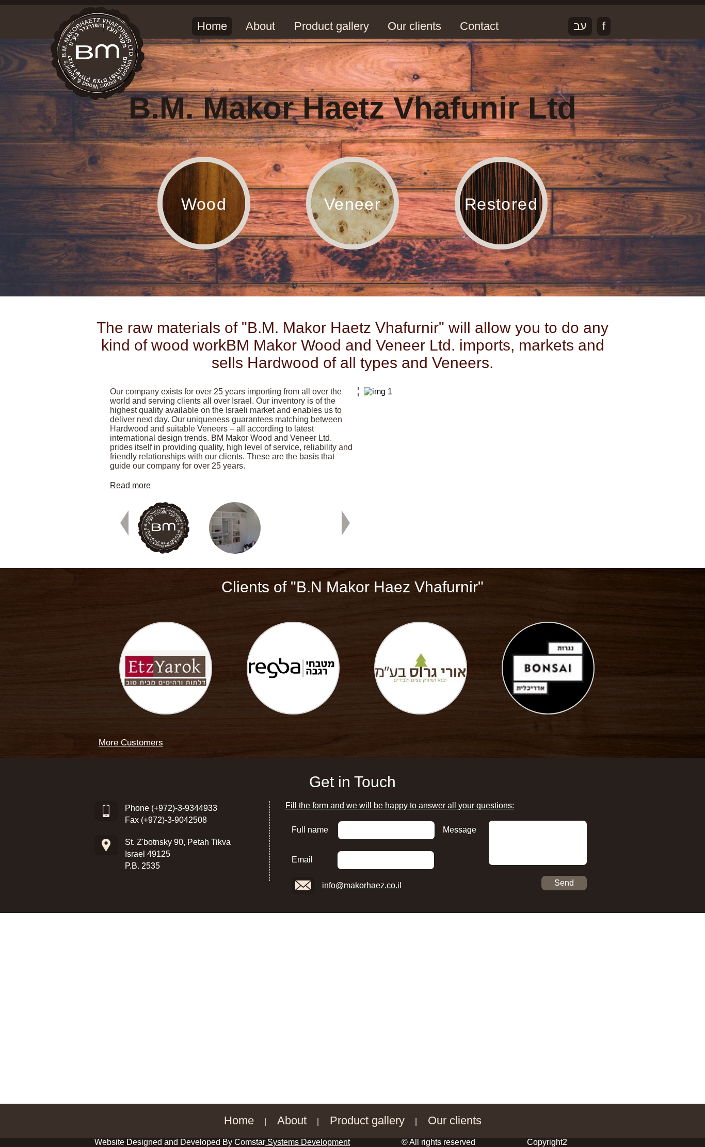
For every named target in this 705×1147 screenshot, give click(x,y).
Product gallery (319, 26)
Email (302, 859)
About (253, 26)
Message (459, 829)
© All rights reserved (438, 1142)
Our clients (398, 26)
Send (564, 882)
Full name (310, 829)
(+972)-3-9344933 (184, 808)
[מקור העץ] (97, 53)
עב (580, 26)
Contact (458, 26)
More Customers (131, 742)
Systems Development (307, 1142)
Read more (130, 485)
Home (210, 26)
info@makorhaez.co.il (362, 885)
